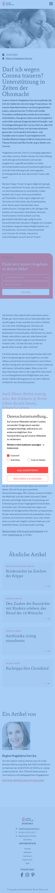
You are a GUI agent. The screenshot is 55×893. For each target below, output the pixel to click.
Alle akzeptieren (27, 470)
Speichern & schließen (27, 478)
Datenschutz (12, 447)
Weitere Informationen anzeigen (24, 444)
